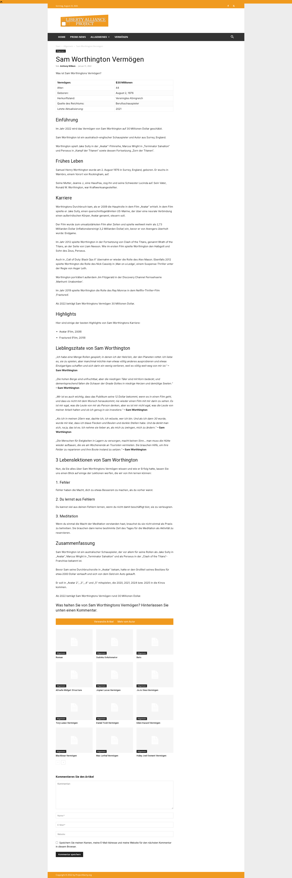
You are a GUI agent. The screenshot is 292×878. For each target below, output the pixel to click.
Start (58, 46)
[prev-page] (58, 762)
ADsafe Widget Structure (69, 690)
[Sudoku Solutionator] (114, 642)
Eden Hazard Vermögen (148, 723)
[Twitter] (233, 6)
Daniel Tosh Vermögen (107, 723)
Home (61, 37)
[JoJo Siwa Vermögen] (155, 674)
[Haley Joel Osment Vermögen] (155, 740)
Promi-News (78, 37)
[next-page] (63, 762)
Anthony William (68, 66)
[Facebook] (228, 6)
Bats (139, 657)
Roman (59, 657)
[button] (232, 37)
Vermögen (121, 37)
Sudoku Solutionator (106, 657)
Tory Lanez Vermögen (67, 723)
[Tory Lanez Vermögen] (74, 707)
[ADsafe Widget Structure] (74, 674)
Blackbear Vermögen (66, 755)
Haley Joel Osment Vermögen (151, 755)
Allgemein (68, 46)
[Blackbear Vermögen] (74, 740)
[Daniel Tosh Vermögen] (114, 707)
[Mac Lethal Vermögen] (114, 740)
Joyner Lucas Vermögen (108, 690)
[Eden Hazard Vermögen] (155, 707)
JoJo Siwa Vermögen (147, 690)
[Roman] (74, 642)
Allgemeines (99, 37)
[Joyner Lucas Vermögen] (114, 674)
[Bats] (155, 642)
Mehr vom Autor (126, 621)
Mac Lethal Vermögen (107, 755)
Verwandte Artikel (104, 621)
